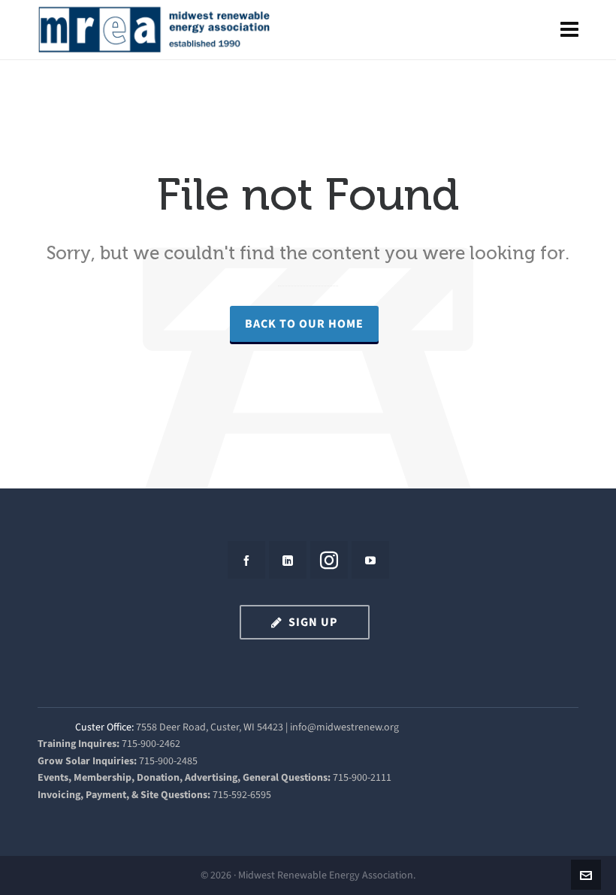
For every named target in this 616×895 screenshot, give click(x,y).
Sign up (313, 622)
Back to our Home (304, 323)
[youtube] (370, 560)
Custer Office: (104, 727)
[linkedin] (287, 560)
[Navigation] (569, 30)
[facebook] (246, 560)
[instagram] (329, 560)
